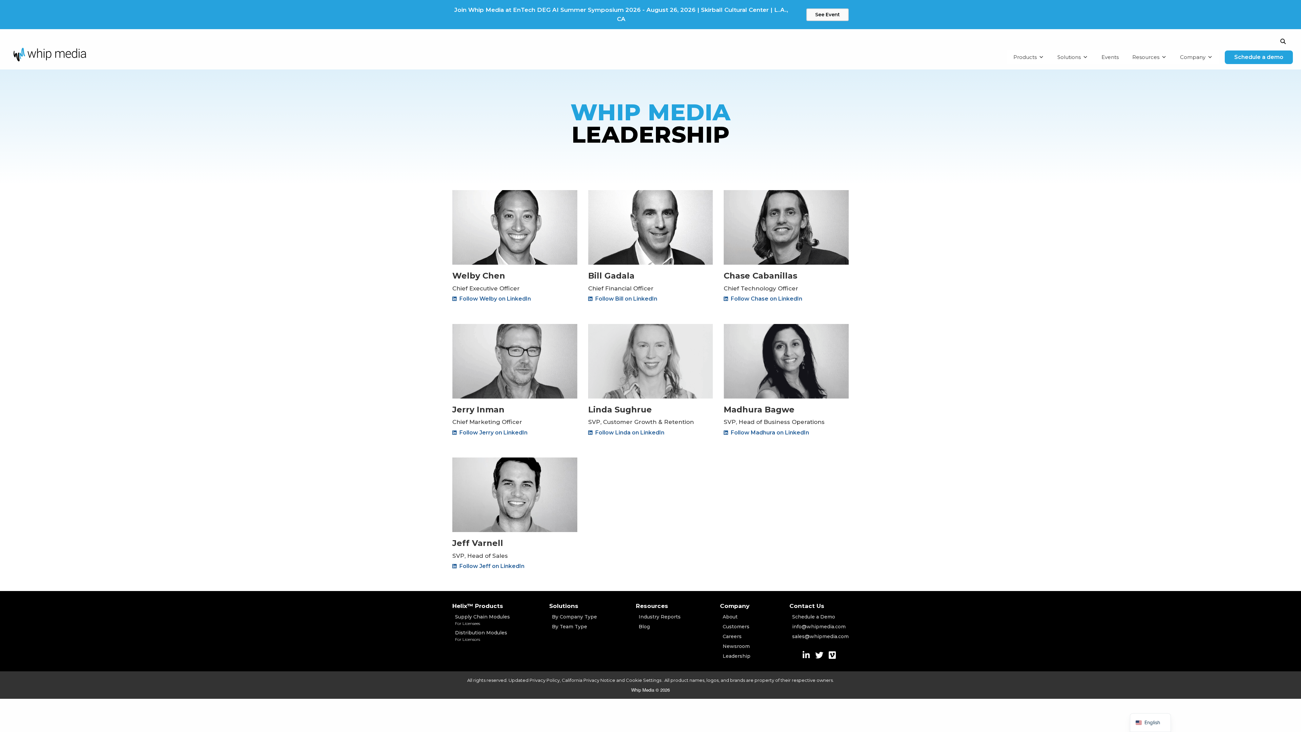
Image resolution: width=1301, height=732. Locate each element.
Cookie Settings (644, 680)
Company (1192, 57)
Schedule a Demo (813, 617)
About (730, 617)
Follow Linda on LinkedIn (629, 432)
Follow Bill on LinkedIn (625, 299)
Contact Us (806, 606)
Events (1110, 57)
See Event (827, 15)
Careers (732, 636)
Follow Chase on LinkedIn (765, 299)
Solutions (1069, 57)
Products (1025, 57)
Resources (1145, 57)
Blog (644, 627)
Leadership (736, 656)
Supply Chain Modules (482, 620)
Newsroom (736, 646)
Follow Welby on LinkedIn (494, 299)
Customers (736, 627)
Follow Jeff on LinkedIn (491, 566)
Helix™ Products (477, 606)
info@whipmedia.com (819, 627)
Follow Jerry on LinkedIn (493, 432)
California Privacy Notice (588, 680)
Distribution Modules (481, 636)
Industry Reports (660, 617)
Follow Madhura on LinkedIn (769, 432)
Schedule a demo (1258, 57)
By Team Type (569, 627)
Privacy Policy (545, 680)
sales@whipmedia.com (820, 636)
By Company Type (574, 617)
